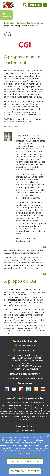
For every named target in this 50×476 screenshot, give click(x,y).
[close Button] (47, 436)
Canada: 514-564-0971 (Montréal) (27, 357)
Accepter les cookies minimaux (25, 461)
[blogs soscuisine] (36, 389)
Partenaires (9, 23)
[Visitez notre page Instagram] (14, 389)
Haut (44, 132)
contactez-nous (11, 262)
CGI (5, 289)
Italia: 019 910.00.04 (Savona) (27, 369)
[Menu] (45, 5)
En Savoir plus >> (11, 126)
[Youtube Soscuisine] (43, 389)
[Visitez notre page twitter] (28, 389)
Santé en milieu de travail (28, 23)
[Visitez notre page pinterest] (21, 389)
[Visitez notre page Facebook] (7, 389)
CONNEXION (35, 5)
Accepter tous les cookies (25, 471)
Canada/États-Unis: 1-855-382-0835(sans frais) (27, 362)
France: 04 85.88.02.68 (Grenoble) (27, 366)
